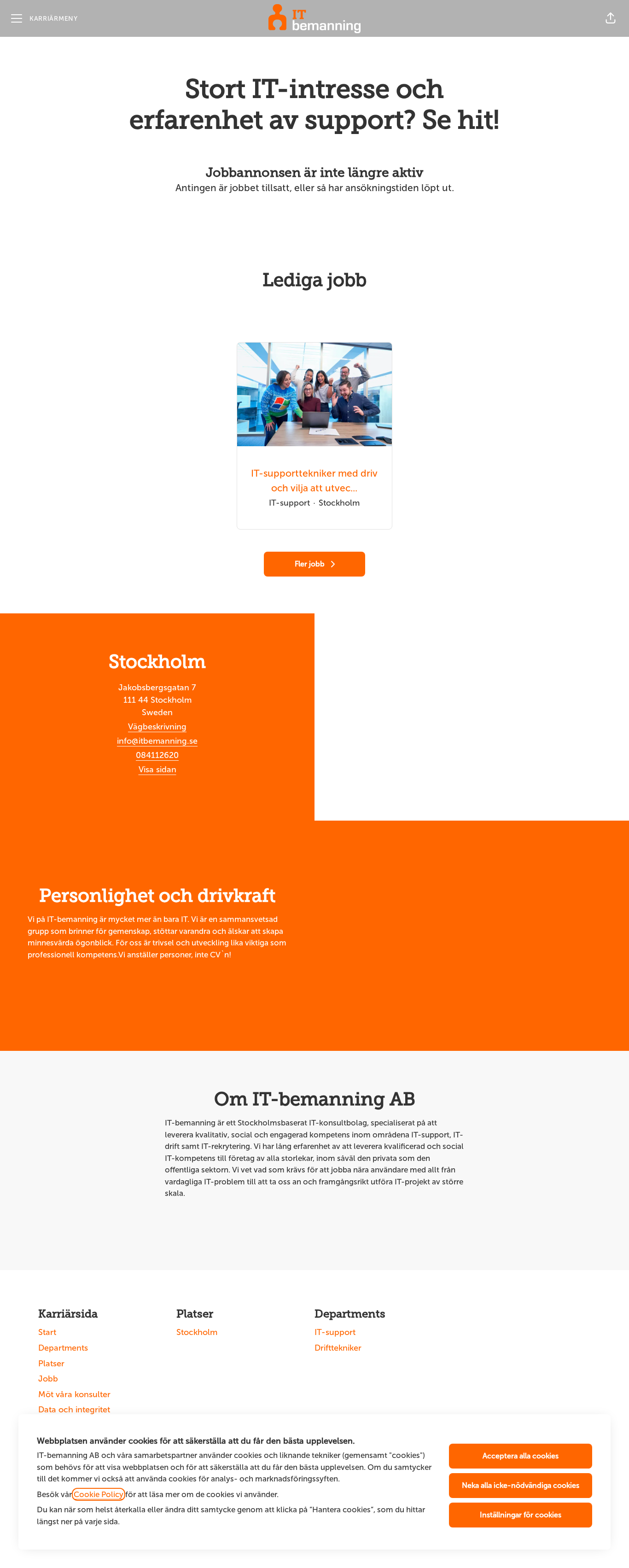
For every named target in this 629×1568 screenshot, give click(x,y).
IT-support (334, 1332)
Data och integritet (74, 1410)
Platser (51, 1363)
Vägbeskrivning (157, 727)
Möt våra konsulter (74, 1394)
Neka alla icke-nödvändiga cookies (520, 1485)
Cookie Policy (98, 1494)
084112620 (157, 755)
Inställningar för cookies (520, 1514)
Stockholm (196, 1332)
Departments (63, 1348)
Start (47, 1332)
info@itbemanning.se (157, 741)
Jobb (48, 1379)
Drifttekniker (337, 1348)
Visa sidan (157, 769)
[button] (610, 18)
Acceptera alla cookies (521, 1455)
